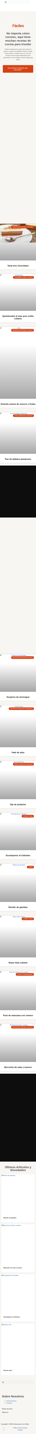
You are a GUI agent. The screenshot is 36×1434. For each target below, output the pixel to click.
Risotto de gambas (18, 907)
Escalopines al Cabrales (18, 855)
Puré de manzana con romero (18, 1015)
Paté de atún (18, 752)
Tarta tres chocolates (18, 266)
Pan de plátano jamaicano (18, 459)
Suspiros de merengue (18, 697)
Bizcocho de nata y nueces (18, 1067)
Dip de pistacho (18, 804)
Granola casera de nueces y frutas (18, 404)
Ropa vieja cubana (18, 962)
